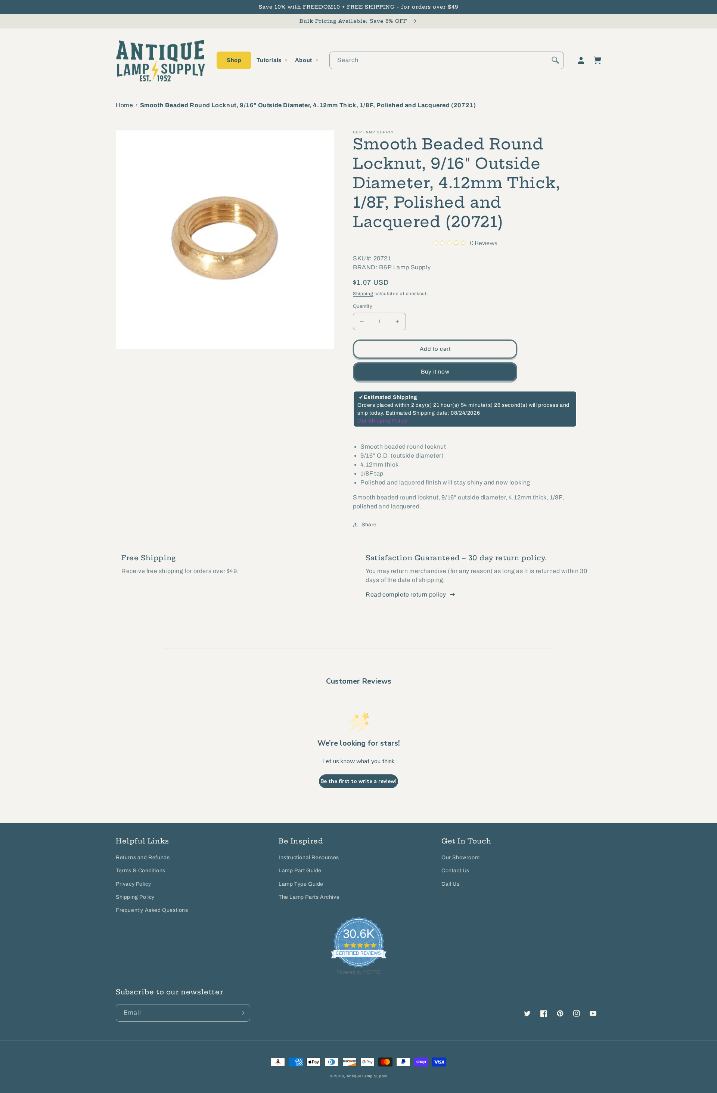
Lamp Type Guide (301, 884)
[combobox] (447, 60)
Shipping (363, 293)
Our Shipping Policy (382, 421)
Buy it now (435, 372)
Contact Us (455, 870)
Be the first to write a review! (358, 781)
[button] (234, 60)
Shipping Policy (135, 897)
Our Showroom (460, 857)
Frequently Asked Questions (152, 910)
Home (124, 105)
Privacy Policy (133, 884)
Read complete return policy (406, 594)
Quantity (362, 306)
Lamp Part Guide (300, 870)
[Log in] (581, 60)
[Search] (555, 60)
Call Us (450, 884)
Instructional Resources (309, 857)
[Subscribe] (241, 1013)
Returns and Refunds (143, 857)
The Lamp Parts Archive (309, 897)
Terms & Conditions (140, 870)
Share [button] (369, 524)
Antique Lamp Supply (367, 1076)
